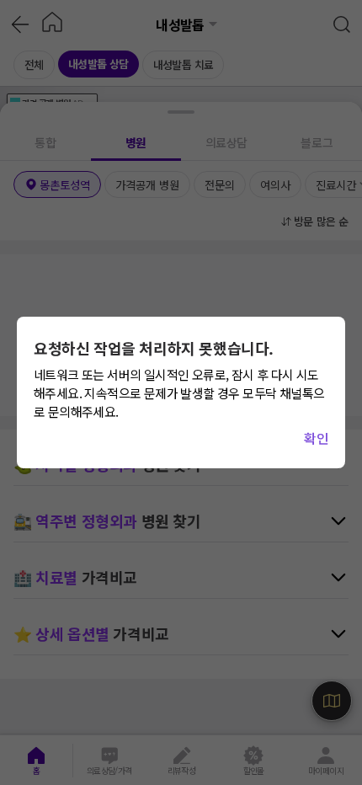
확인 (316, 438)
